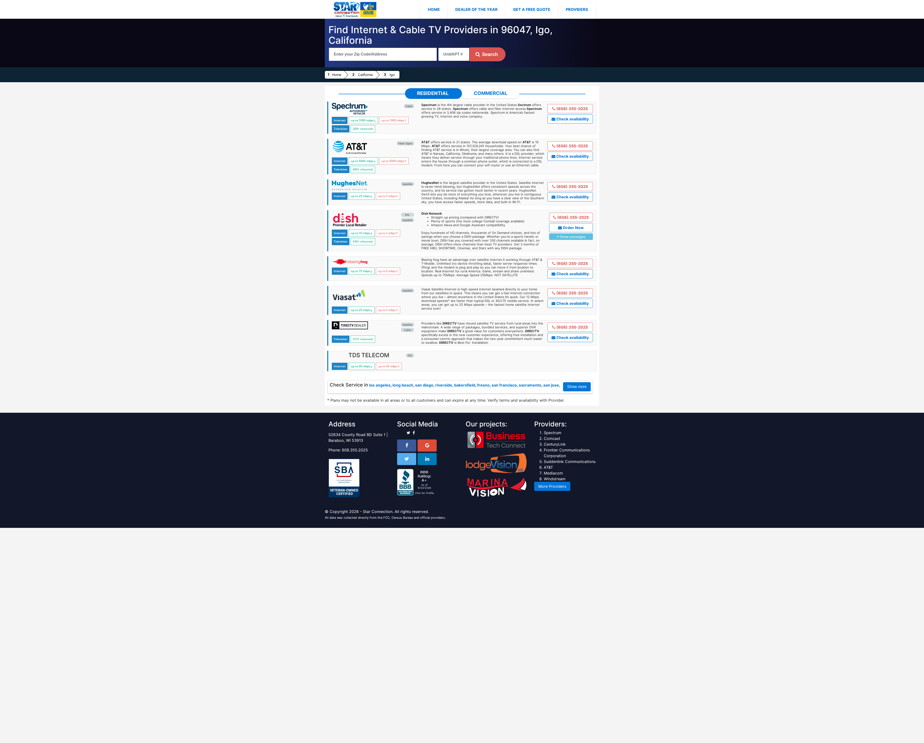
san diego (424, 385)
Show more (577, 387)
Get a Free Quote (531, 9)
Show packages (572, 237)
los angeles (380, 385)
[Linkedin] (427, 459)
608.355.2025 (355, 450)
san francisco (504, 385)
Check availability (572, 119)
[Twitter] (406, 459)
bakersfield (464, 385)
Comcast (552, 438)
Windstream (554, 478)
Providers (577, 9)
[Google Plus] (427, 445)
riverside (443, 385)
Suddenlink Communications (570, 461)
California (365, 75)
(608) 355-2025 (571, 108)
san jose (551, 385)
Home (438, 9)
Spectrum (552, 432)
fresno (483, 385)
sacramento (530, 385)
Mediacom (553, 473)
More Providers (552, 486)
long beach (402, 385)
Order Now (573, 227)
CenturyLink (555, 444)
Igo (392, 75)
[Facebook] (406, 445)
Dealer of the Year (476, 9)
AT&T (548, 467)
